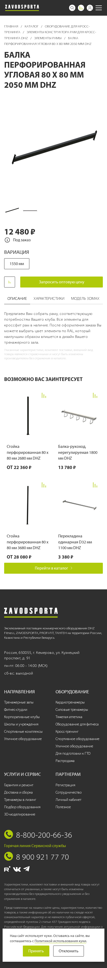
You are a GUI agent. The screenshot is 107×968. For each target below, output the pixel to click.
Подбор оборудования (22, 807)
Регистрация (65, 785)
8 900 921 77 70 (42, 857)
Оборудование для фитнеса (77, 724)
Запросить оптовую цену (61, 281)
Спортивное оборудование (77, 739)
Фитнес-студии (15, 710)
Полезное (63, 807)
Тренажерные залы (19, 702)
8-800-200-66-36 (44, 835)
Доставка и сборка (18, 792)
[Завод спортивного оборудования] (22, 8)
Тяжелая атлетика (69, 717)
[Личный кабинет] (90, 8)
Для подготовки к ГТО (73, 753)
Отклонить (68, 950)
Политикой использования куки (60, 941)
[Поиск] (72, 8)
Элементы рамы (48, 38)
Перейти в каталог (51, 568)
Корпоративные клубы (22, 717)
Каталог (32, 26)
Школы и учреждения (21, 724)
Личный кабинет (68, 800)
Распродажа (65, 761)
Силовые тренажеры (72, 710)
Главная (11, 26)
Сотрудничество (69, 792)
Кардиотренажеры (70, 702)
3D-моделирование (19, 814)
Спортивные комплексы (23, 732)
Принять (36, 950)
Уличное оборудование (23, 739)
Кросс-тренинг (67, 732)
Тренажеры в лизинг (20, 800)
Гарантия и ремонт (18, 785)
